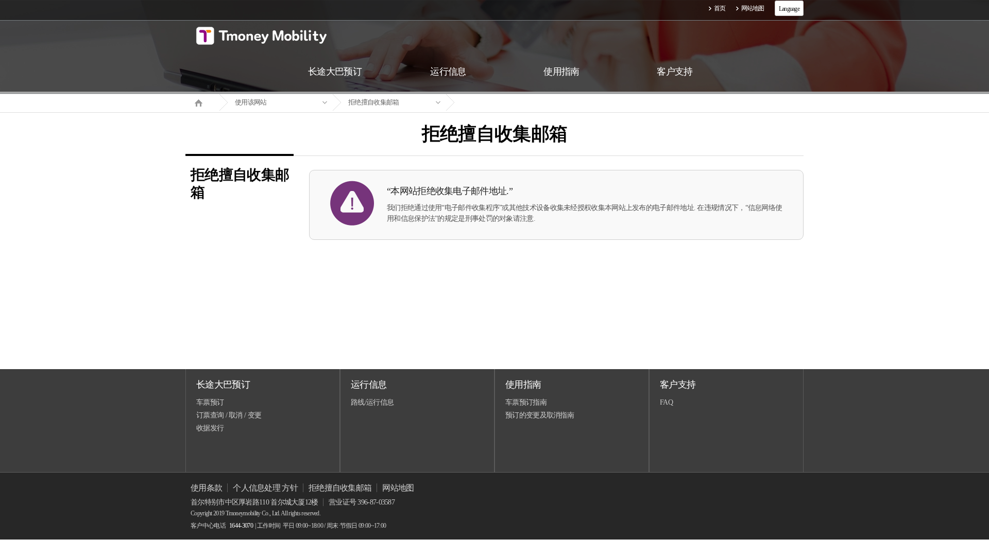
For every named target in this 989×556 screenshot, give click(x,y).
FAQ (666, 402)
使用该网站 (251, 102)
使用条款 (206, 487)
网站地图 (752, 8)
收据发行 (210, 428)
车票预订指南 (526, 402)
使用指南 (523, 384)
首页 (720, 8)
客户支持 (677, 384)
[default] (502, 102)
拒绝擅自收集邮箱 (373, 102)
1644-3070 (241, 525)
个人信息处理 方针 (265, 487)
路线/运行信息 (372, 402)
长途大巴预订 (223, 384)
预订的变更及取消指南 (539, 415)
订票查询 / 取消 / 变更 (228, 415)
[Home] (202, 102)
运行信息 (368, 384)
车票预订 (210, 402)
